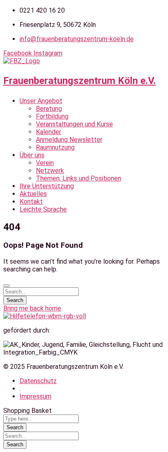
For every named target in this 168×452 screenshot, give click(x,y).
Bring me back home (32, 308)
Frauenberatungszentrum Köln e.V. (79, 80)
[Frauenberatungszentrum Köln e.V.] (21, 61)
